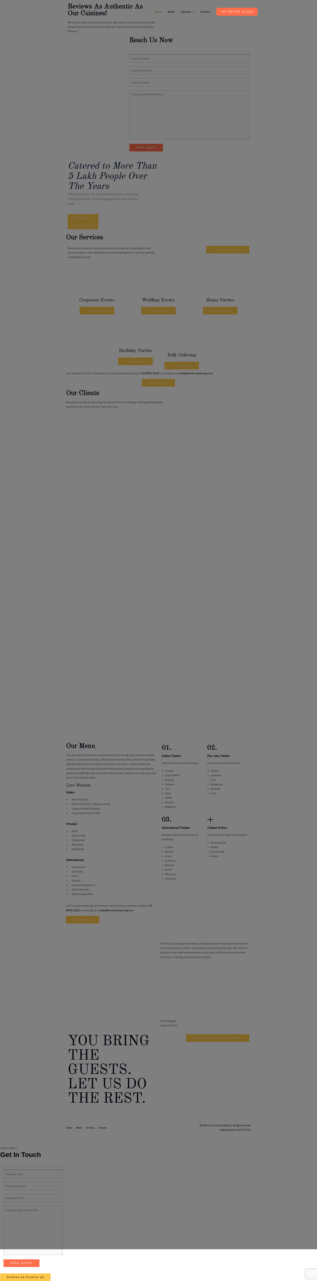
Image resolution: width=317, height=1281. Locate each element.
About (171, 12)
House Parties (220, 300)
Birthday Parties (135, 350)
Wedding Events (158, 300)
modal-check (7, 1148)
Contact (205, 12)
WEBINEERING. (243, 1129)
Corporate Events (97, 300)
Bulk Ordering (181, 355)
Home (158, 12)
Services (186, 12)
